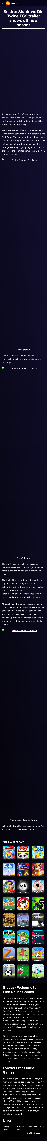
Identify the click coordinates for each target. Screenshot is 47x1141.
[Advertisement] (23, 56)
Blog (42, 1126)
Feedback (33, 1126)
